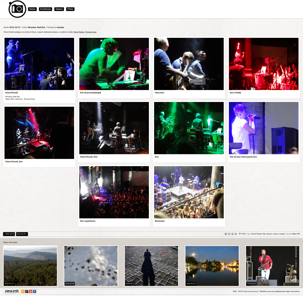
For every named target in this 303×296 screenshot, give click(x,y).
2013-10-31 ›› (22, 234)
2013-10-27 (14, 27)
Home (32, 9)
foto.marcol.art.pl (251, 291)
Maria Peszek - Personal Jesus (85, 32)
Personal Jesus (29, 99)
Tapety (59, 9)
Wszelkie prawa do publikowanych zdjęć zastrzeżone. (280, 291)
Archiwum (45, 9)
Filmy (70, 9)
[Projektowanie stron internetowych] (12, 291)
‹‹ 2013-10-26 (9, 234)
